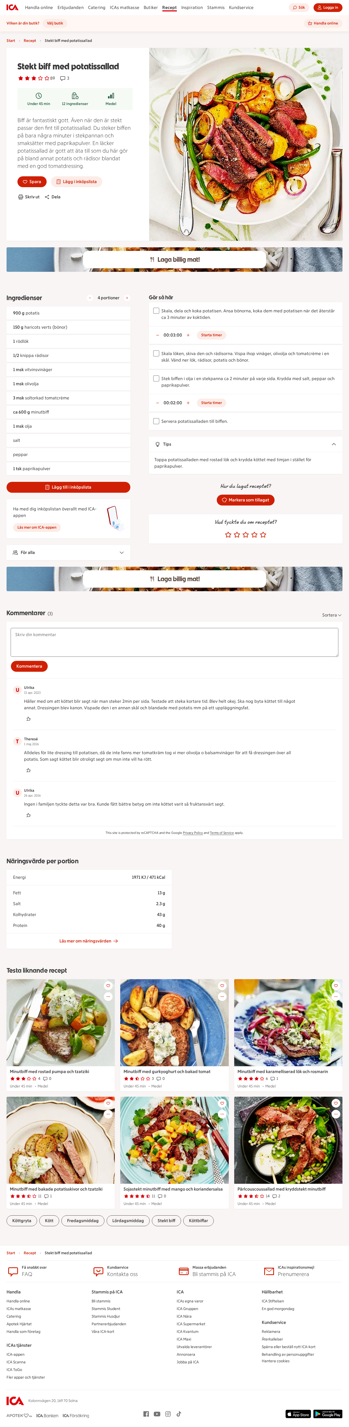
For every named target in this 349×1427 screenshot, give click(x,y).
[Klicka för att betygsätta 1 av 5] (228, 535)
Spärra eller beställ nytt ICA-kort (288, 1347)
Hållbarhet (272, 1292)
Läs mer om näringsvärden (85, 941)
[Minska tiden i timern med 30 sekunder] (157, 335)
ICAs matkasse (124, 7)
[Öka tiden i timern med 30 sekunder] (188, 335)
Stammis (216, 7)
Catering (97, 7)
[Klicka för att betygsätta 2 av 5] (237, 535)
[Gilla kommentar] (28, 718)
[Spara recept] (108, 985)
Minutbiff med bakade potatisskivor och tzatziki (56, 1189)
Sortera (329, 615)
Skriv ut (32, 196)
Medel (111, 103)
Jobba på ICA (188, 1362)
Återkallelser (272, 1339)
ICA (180, 1292)
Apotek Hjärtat (19, 1324)
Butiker (151, 7)
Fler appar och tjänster (26, 1377)
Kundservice (241, 7)
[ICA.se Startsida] (13, 7)
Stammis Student (106, 1308)
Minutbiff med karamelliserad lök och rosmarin (282, 1071)
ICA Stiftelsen (273, 1301)
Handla (14, 1292)
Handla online (39, 7)
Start (11, 40)
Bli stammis (101, 1301)
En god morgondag (278, 1308)
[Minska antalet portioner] (90, 298)
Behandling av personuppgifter (288, 1354)
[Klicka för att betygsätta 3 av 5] (245, 535)
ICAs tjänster (19, 1345)
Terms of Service (222, 833)
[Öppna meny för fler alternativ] (108, 996)
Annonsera (186, 1354)
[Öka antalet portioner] (127, 298)
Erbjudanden (71, 7)
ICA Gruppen (187, 1308)
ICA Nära (184, 1316)
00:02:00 (173, 402)
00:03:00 (173, 335)
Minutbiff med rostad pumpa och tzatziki (49, 1071)
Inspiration (192, 7)
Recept (169, 7)
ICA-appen (16, 1354)
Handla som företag (23, 1331)
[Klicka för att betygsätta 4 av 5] (254, 535)
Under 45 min (38, 103)
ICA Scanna (16, 1362)
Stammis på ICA (107, 1292)
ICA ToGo (14, 1369)
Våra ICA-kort (103, 1331)
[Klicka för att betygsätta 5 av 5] (263, 535)
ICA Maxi (184, 1339)
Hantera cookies (276, 1361)
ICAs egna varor (190, 1301)
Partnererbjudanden (109, 1324)
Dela (56, 196)
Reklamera (271, 1331)
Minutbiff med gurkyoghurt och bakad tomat (167, 1071)
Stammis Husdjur (106, 1316)
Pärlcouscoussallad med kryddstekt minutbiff (281, 1189)
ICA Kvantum (187, 1331)
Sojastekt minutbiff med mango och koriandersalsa (173, 1189)
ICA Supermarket (191, 1324)
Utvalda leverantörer (194, 1347)
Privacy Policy (193, 833)
